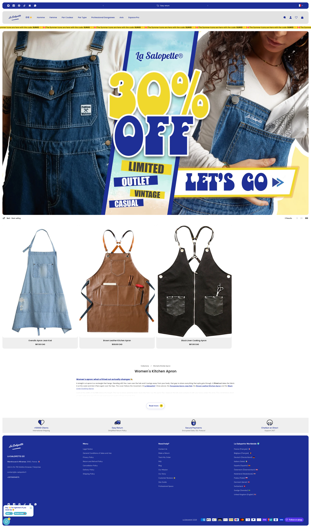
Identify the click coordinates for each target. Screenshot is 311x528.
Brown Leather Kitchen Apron (117, 340)
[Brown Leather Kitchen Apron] (117, 281)
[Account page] (291, 17)
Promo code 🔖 (20, 513)
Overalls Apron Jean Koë (40, 340)
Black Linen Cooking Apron (194, 340)
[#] (155, 123)
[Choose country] (300, 5)
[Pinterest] (19, 5)
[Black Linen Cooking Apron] (194, 281)
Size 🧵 (9, 513)
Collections (145, 366)
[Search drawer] (285, 17)
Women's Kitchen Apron (161, 366)
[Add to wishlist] (74, 227)
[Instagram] (8, 5)
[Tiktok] (24, 5)
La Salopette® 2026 (190, 520)
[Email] (29, 5)
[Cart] (302, 17)
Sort (14, 218)
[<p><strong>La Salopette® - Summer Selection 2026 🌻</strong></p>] (155, 5)
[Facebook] (13, 5)
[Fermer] (38, 466)
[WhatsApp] (35, 5)
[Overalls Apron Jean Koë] (40, 281)
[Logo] (14, 17)
